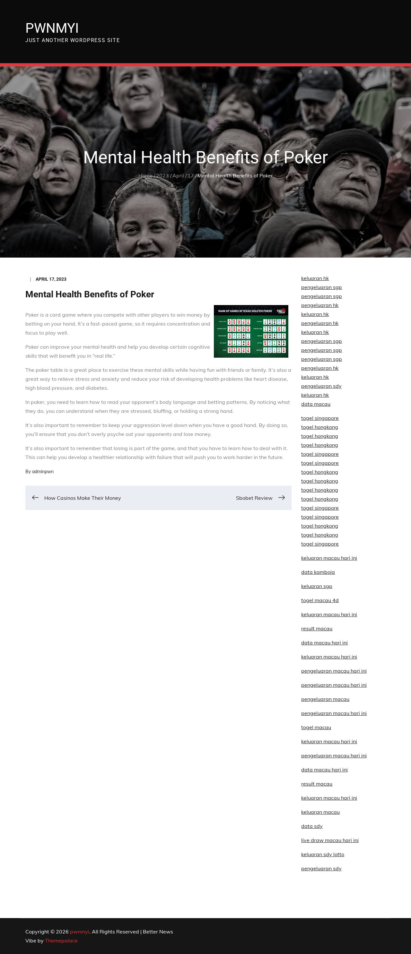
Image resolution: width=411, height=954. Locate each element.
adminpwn (43, 471)
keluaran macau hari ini (329, 741)
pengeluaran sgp (321, 287)
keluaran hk (315, 278)
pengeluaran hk (319, 305)
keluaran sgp (316, 586)
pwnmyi (52, 28)
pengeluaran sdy (321, 868)
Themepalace (61, 940)
